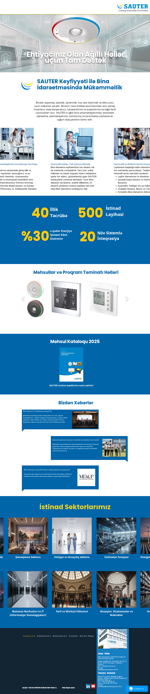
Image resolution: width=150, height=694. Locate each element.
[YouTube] (93, 686)
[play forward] (126, 299)
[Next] (143, 43)
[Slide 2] (76, 66)
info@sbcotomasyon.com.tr (108, 669)
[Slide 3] (78, 66)
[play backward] (23, 299)
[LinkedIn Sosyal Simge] (88, 686)
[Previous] (6, 43)
